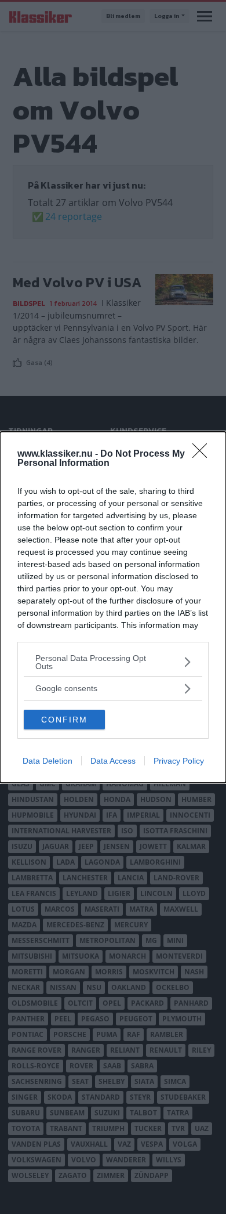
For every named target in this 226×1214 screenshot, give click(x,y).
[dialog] (113, 607)
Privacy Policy (179, 760)
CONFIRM (64, 719)
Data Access (113, 760)
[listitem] (113, 662)
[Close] (203, 454)
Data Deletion (47, 760)
